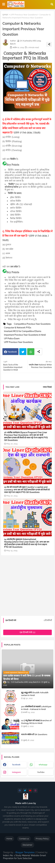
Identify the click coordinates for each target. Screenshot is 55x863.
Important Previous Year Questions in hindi (25, 335)
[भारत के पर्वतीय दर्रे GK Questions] (10, 738)
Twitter (22, 351)
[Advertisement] (27, 586)
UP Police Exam (12, 338)
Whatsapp (30, 351)
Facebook (12, 352)
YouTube (40, 772)
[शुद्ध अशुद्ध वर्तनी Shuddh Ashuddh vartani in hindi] (10, 696)
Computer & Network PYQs (17, 327)
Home (9, 839)
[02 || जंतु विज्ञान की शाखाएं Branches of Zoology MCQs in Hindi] (10, 724)
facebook (16, 765)
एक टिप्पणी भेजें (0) (27, 632)
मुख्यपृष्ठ (5, 15)
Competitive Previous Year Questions (32, 324)
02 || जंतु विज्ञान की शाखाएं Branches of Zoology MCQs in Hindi (36, 721)
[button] (52, 4)
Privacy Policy (42, 839)
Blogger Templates (25, 852)
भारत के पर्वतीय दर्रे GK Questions (34, 734)
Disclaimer (27, 845)
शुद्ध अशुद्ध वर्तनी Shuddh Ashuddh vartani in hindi (34, 693)
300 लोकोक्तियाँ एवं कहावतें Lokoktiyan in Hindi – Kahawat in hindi (36, 707)
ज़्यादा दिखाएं (47, 387)
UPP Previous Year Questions (23, 15)
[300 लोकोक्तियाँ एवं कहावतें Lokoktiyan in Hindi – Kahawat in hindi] (10, 710)
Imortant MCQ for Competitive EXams (22, 331)
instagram (16, 772)
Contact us (24, 839)
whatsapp (43, 765)
